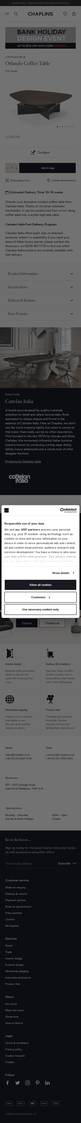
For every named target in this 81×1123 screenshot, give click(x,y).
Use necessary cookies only (40, 609)
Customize (38, 597)
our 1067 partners (27, 529)
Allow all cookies (40, 584)
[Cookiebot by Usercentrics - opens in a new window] (60, 510)
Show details (60, 572)
